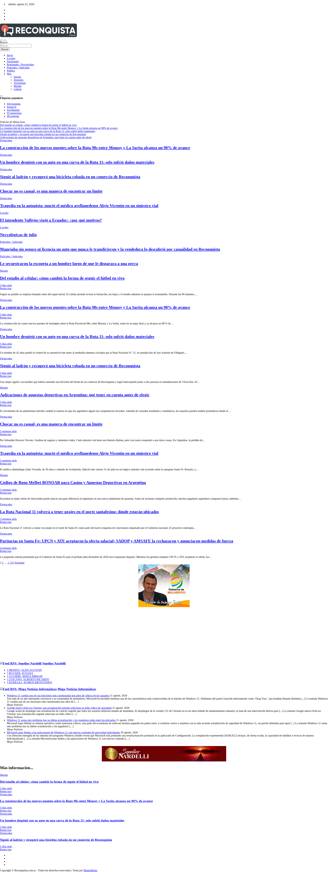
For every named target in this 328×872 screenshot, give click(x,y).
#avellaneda (13, 110)
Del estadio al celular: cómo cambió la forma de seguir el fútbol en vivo (62, 278)
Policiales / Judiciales (18, 67)
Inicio (10, 55)
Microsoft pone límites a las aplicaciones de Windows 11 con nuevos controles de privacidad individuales (63, 732)
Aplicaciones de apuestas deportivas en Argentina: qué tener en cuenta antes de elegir (74, 395)
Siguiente (19, 562)
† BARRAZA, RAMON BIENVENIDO (29, 682)
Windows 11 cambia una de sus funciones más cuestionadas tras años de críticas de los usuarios (58, 695)
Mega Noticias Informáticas (77, 689)
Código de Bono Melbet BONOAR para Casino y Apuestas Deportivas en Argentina (73, 482)
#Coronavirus (14, 113)
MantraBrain (90, 870)
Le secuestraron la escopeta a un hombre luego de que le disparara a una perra (69, 263)
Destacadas (6, 140)
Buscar (4, 42)
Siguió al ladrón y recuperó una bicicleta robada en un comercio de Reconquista (70, 177)
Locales (11, 58)
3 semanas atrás (8, 431)
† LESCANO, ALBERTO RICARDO (28, 679)
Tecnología (20, 83)
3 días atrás (6, 285)
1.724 (11, 562)
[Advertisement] (164, 634)
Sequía (17, 76)
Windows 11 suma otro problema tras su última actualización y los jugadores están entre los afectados (61, 720)
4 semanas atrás (8, 548)
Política (11, 70)
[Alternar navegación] (1, 40)
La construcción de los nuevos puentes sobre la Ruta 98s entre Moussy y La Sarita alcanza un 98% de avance (95, 147)
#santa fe (11, 106)
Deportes (18, 79)
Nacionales (13, 61)
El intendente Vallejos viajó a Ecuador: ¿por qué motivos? (51, 220)
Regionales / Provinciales (20, 64)
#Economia (13, 116)
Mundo (18, 86)
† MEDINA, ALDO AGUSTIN (24, 670)
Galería (18, 89)
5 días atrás (6, 314)
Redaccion (5, 288)
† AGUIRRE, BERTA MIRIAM (24, 676)
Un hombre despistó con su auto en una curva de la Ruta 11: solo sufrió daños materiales (77, 162)
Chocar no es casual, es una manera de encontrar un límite (51, 191)
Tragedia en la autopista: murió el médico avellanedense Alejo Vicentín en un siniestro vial (79, 205)
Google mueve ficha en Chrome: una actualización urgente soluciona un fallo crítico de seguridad (59, 707)
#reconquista (13, 103)
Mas (9, 73)
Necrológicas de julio (18, 234)
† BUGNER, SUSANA (20, 673)
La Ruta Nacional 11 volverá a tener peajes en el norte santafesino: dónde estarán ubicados (79, 511)
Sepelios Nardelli (54, 663)
